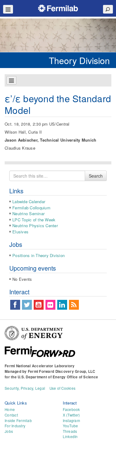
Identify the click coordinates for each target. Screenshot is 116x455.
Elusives (20, 232)
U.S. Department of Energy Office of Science (58, 377)
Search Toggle (108, 9)
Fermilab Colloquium (31, 208)
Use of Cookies (62, 388)
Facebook (71, 409)
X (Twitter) (71, 415)
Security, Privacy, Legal (25, 388)
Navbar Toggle (8, 9)
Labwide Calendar (28, 201)
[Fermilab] (58, 7)
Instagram (71, 420)
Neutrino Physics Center (35, 225)
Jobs (9, 431)
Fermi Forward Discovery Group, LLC (61, 371)
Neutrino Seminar (28, 213)
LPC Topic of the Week (33, 220)
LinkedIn (70, 436)
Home (10, 409)
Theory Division (79, 60)
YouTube (70, 425)
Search (96, 176)
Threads (70, 431)
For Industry (15, 425)
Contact (11, 415)
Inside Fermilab (18, 420)
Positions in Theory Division (38, 255)
